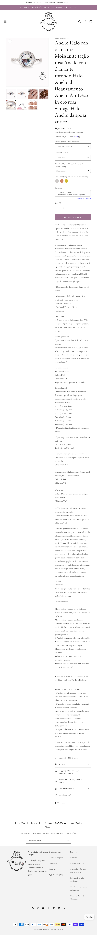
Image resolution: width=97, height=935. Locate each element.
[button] (5, 21)
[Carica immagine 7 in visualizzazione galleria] (33, 105)
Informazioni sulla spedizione (77, 879)
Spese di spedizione (61, 132)
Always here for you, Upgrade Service (78, 870)
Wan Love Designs (44, 929)
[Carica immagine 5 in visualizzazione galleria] (11, 105)
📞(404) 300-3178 (56, 875)
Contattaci (53, 869)
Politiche (73, 857)
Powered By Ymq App (84, 198)
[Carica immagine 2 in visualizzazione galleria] (22, 94)
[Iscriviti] (68, 841)
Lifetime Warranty (77, 863)
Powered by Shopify (57, 929)
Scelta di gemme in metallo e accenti (67, 141)
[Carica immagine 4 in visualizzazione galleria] (43, 94)
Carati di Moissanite (61, 153)
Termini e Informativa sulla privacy (78, 888)
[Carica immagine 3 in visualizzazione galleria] (33, 94)
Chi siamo (53, 863)
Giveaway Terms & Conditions (77, 897)
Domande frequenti (56, 857)
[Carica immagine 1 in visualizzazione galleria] (11, 94)
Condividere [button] (61, 803)
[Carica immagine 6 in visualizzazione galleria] (22, 105)
